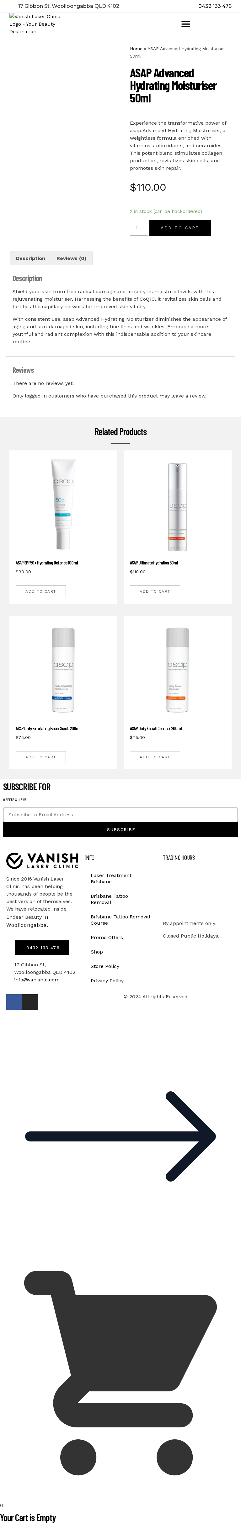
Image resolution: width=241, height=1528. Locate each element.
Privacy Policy (107, 981)
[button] (186, 24)
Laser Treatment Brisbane (111, 878)
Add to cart (180, 227)
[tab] (30, 258)
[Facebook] (14, 1002)
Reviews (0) (71, 258)
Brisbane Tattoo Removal (109, 899)
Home (136, 48)
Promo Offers (107, 937)
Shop (97, 952)
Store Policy (105, 966)
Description (30, 258)
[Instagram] (30, 1002)
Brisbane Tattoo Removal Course (120, 920)
